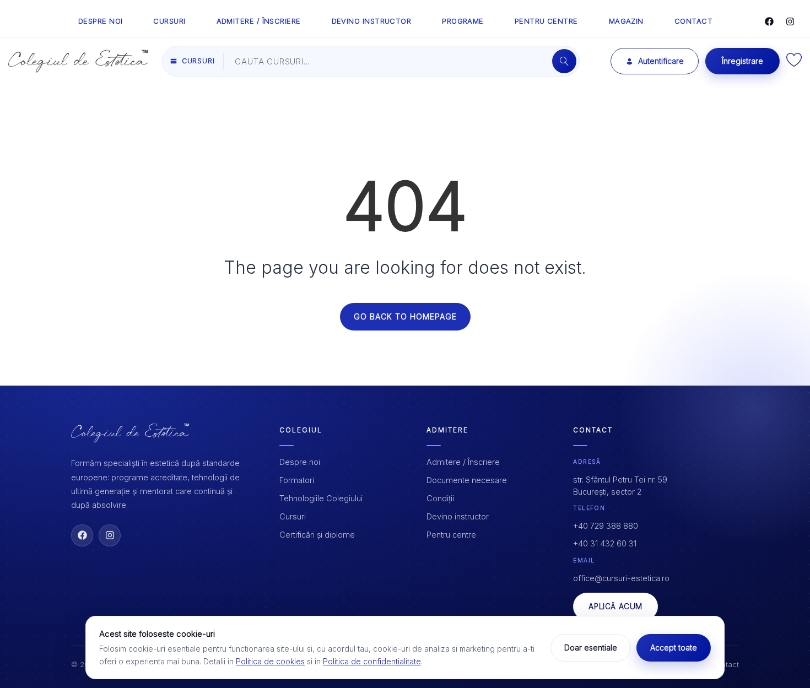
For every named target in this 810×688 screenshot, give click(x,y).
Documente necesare (466, 480)
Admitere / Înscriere (463, 462)
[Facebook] (769, 21)
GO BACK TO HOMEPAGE (405, 316)
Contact (725, 664)
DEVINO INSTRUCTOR (372, 21)
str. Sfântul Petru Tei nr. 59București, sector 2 (620, 485)
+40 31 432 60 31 (604, 543)
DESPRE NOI (100, 21)
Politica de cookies (270, 661)
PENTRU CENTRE (546, 21)
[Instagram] (790, 21)
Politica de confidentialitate (372, 661)
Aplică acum (615, 606)
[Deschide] (564, 61)
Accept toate (673, 647)
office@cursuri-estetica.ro (621, 578)
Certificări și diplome (317, 534)
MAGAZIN (626, 21)
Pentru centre (451, 534)
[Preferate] (794, 63)
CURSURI (169, 21)
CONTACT (693, 21)
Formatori (296, 480)
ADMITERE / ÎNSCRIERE (259, 21)
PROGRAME (463, 21)
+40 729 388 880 (605, 525)
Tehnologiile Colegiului (321, 498)
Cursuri (292, 516)
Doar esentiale (590, 647)
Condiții (440, 498)
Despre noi (299, 462)
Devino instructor (457, 516)
